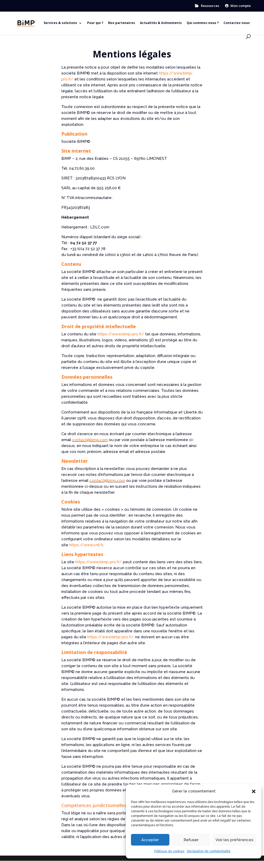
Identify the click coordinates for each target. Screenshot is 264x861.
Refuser (191, 840)
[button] (253, 791)
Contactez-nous (237, 23)
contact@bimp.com (90, 439)
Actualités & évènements (161, 23)
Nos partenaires (121, 23)
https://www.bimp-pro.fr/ (120, 334)
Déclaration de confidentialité (208, 851)
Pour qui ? (95, 23)
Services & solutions (60, 23)
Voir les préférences (234, 840)
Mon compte (240, 6)
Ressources (209, 6)
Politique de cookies (169, 851)
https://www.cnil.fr (86, 545)
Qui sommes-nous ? (203, 23)
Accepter (150, 840)
